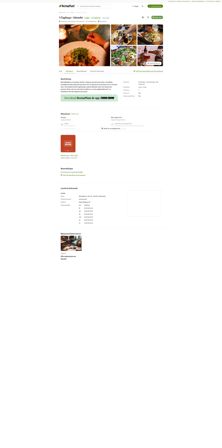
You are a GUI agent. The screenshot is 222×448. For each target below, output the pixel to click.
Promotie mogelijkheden (198, 1)
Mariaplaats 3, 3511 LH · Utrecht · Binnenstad (92, 196)
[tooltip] (142, 17)
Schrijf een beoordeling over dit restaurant (149, 71)
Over (60, 71)
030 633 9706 (83, 199)
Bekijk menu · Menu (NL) (69, 155)
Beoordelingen (82, 71)
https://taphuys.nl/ (84, 202)
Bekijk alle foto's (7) (155, 63)
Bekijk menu (158, 17)
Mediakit (218, 1)
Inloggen (136, 6)
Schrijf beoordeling (156, 6)
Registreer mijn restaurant (183, 1)
